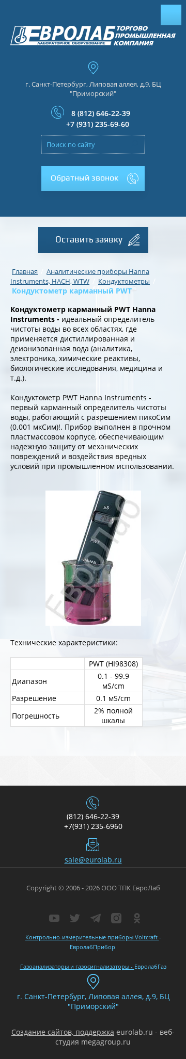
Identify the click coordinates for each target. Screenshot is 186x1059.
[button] (93, 178)
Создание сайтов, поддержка (62, 1032)
